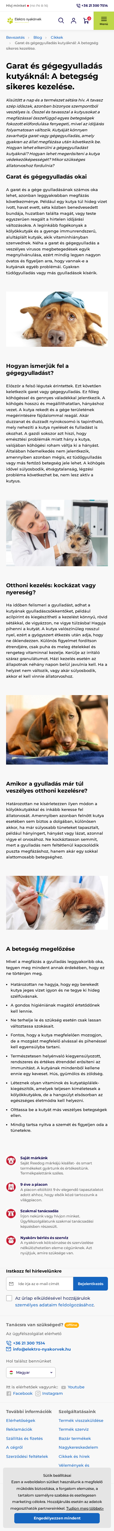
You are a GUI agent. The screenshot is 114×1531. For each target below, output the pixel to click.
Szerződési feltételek (27, 1456)
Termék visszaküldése (81, 1420)
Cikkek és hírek (74, 1456)
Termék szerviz (74, 1429)
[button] (61, 21)
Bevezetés (15, 37)
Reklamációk (19, 1429)
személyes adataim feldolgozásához (54, 1305)
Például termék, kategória (46, 60)
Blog (37, 37)
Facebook (23, 1393)
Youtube (76, 1386)
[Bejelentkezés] (73, 21)
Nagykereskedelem (78, 1447)
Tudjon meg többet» (85, 1508)
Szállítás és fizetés (24, 1438)
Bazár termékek (75, 1438)
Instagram (52, 1393)
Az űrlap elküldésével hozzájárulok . (55, 1301)
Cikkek (57, 37)
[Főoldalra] (24, 20)
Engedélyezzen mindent (57, 1518)
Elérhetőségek (20, 1420)
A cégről (14, 1447)
